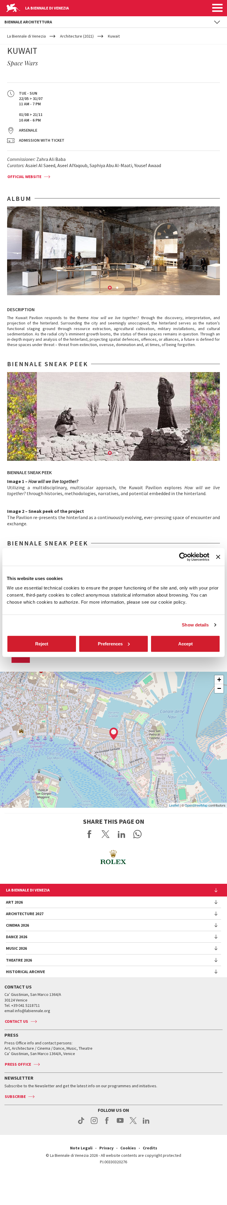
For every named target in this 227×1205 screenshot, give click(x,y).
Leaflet (174, 805)
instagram (94, 1123)
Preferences (110, 643)
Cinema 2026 (17, 925)
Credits (150, 1148)
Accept (185, 643)
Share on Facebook (89, 834)
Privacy (106, 1148)
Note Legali (81, 1148)
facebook (107, 1123)
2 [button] (117, 288)
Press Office (18, 1064)
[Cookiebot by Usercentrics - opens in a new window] (183, 557)
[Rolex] (113, 857)
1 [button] (110, 288)
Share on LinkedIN (121, 834)
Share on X (105, 834)
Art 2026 (14, 902)
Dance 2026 (16, 936)
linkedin (146, 1123)
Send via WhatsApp (137, 834)
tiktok (81, 1123)
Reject (41, 643)
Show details (195, 624)
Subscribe (15, 1096)
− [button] (219, 688)
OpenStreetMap (196, 805)
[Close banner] (218, 557)
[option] (113, 250)
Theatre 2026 (19, 960)
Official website (24, 176)
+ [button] (219, 679)
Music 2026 (16, 948)
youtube (120, 1123)
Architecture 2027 (24, 913)
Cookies (128, 1148)
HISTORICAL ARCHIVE (25, 971)
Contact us (16, 1021)
